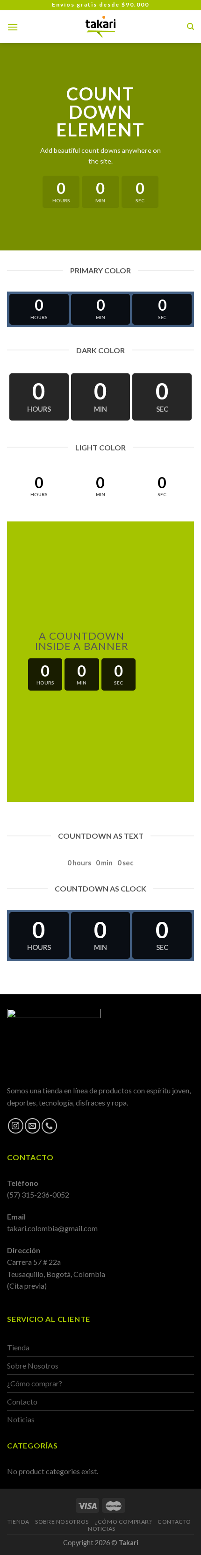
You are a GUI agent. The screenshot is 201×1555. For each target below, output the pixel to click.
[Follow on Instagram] (15, 1126)
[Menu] (12, 26)
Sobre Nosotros (32, 1365)
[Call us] (49, 1126)
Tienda (18, 1347)
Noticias (21, 1419)
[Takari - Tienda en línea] (101, 26)
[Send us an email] (32, 1126)
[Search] (190, 27)
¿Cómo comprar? (34, 1383)
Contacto (22, 1401)
